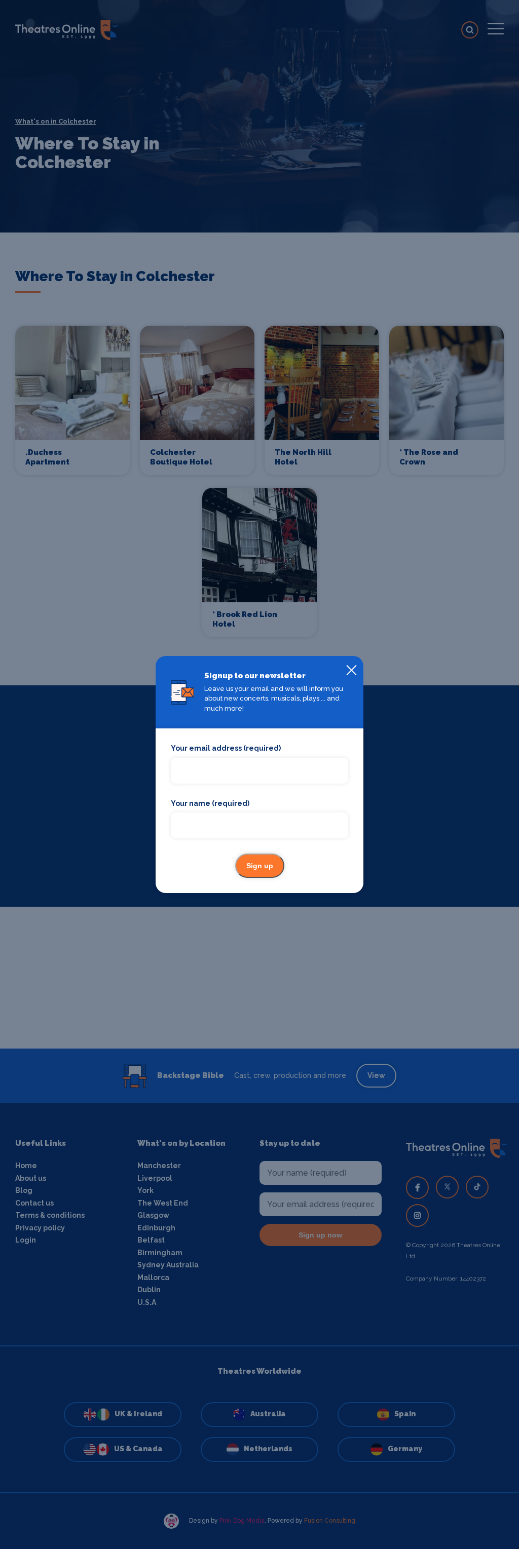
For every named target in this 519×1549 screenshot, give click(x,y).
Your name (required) (210, 803)
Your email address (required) (226, 748)
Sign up (259, 866)
